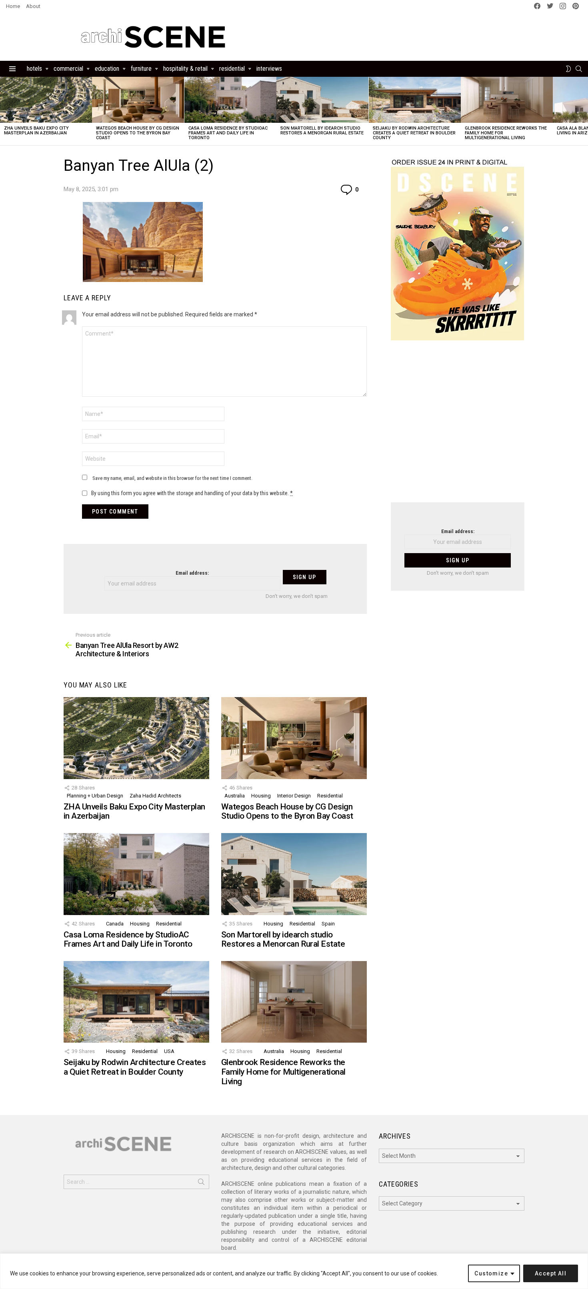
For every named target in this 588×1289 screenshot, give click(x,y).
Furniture (141, 68)
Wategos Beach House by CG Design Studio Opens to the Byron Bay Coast (137, 133)
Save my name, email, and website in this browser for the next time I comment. (172, 478)
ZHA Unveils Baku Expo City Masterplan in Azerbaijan (36, 131)
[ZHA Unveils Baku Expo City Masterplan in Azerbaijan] (46, 100)
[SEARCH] (579, 68)
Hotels (34, 68)
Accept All (550, 1273)
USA (169, 1051)
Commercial (68, 68)
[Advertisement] (457, 426)
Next (584, 111)
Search (201, 1183)
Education (107, 68)
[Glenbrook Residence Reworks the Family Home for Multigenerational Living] (507, 100)
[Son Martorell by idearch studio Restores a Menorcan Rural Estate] (322, 100)
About (33, 6)
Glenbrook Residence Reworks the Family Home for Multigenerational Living (283, 1071)
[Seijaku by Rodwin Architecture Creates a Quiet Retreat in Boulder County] (415, 100)
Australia (234, 796)
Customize (491, 1273)
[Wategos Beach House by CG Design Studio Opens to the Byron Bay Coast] (138, 100)
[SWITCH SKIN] (568, 68)
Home (13, 6)
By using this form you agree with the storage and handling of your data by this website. (192, 493)
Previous (4, 111)
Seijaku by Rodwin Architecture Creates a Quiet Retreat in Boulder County (414, 133)
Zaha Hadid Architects (155, 796)
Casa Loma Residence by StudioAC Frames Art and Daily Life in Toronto (228, 133)
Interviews (269, 68)
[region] (294, 1271)
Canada (115, 924)
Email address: (192, 573)
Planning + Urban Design (95, 796)
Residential (232, 68)
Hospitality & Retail (185, 68)
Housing (261, 796)
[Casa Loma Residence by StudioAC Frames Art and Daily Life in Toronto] (230, 100)
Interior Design (294, 796)
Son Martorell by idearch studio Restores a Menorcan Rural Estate (322, 131)
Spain (328, 924)
